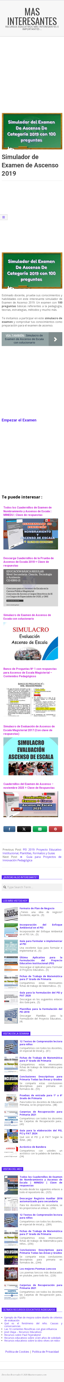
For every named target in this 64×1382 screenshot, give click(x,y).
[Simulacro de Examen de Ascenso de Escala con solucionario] (30, 624)
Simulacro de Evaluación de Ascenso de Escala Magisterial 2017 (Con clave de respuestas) (29, 730)
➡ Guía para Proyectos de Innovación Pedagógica (32, 858)
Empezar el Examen (19, 420)
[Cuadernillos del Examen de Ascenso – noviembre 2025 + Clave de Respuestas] (30, 793)
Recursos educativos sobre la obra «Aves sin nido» (32, 1340)
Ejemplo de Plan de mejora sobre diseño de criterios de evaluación (33, 1319)
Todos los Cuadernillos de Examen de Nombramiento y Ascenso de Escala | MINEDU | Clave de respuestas (27, 511)
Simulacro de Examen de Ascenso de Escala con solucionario (27, 616)
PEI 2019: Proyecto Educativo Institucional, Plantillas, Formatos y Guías (32, 851)
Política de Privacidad (45, 1352)
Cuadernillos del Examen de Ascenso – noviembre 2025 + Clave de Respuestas (29, 785)
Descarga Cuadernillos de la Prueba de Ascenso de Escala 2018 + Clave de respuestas (28, 562)
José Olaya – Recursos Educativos (23, 1332)
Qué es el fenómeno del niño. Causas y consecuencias (33, 1325)
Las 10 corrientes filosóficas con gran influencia (30, 1329)
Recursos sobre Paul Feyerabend (22, 1334)
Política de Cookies (17, 1352)
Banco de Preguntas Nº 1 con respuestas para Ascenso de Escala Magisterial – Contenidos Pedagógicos (30, 672)
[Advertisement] (32, 71)
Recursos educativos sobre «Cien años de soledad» (32, 1337)
